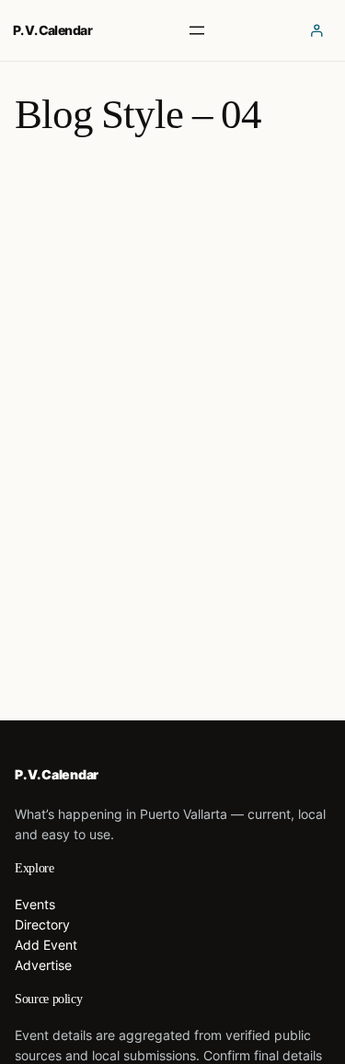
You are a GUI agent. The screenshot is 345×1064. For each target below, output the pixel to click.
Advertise (43, 965)
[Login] (317, 30)
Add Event (46, 945)
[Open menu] (197, 30)
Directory (42, 924)
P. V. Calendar (52, 30)
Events (35, 904)
